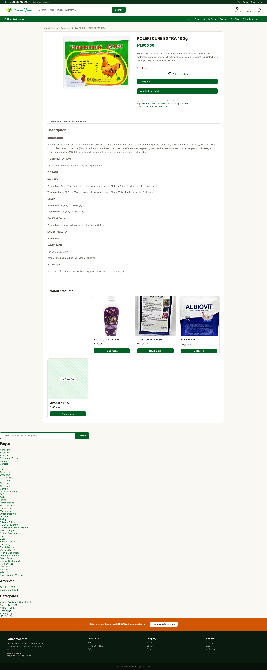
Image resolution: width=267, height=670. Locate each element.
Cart (2, 469)
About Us (5, 449)
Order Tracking (8, 513)
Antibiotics (73, 28)
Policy (3, 519)
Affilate (4, 455)
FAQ (2, 494)
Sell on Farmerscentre (253, 19)
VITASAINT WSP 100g (60, 403)
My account (6, 508)
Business (4, 610)
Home (188, 19)
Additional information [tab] (75, 121)
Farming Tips (7, 613)
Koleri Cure (166, 103)
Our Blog (235, 19)
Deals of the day (8, 491)
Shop (197, 19)
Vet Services (6, 563)
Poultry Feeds (7, 605)
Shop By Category (14, 19)
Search (118, 9)
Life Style (5, 616)
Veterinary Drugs (58, 28)
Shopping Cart (7, 544)
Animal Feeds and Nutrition (14, 602)
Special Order (209, 19)
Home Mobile (7, 502)
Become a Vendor (9, 458)
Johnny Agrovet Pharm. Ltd (155, 106)
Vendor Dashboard (10, 561)
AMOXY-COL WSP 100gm (149, 339)
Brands (3, 461)
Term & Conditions (9, 552)
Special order (7, 547)
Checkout (5, 472)
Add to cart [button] (199, 351)
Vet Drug (175, 103)
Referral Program (9, 524)
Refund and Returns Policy (14, 527)
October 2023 (7, 587)
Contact (223, 19)
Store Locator (257, 2)
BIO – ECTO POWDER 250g (106, 339)
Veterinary (185, 103)
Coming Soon (7, 477)
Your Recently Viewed (11, 575)
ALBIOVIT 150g (188, 339)
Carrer (3, 466)
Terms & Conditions (10, 555)
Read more (112, 350)
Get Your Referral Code (164, 624)
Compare (5, 480)
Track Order (243, 2)
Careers (4, 463)
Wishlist (4, 566)
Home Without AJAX (11, 505)
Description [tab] (55, 121)
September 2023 (9, 590)
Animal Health (7, 607)
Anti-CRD (151, 101)
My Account (211, 649)
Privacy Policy (7, 522)
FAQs (2, 497)
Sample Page (7, 530)
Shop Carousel (7, 541)
